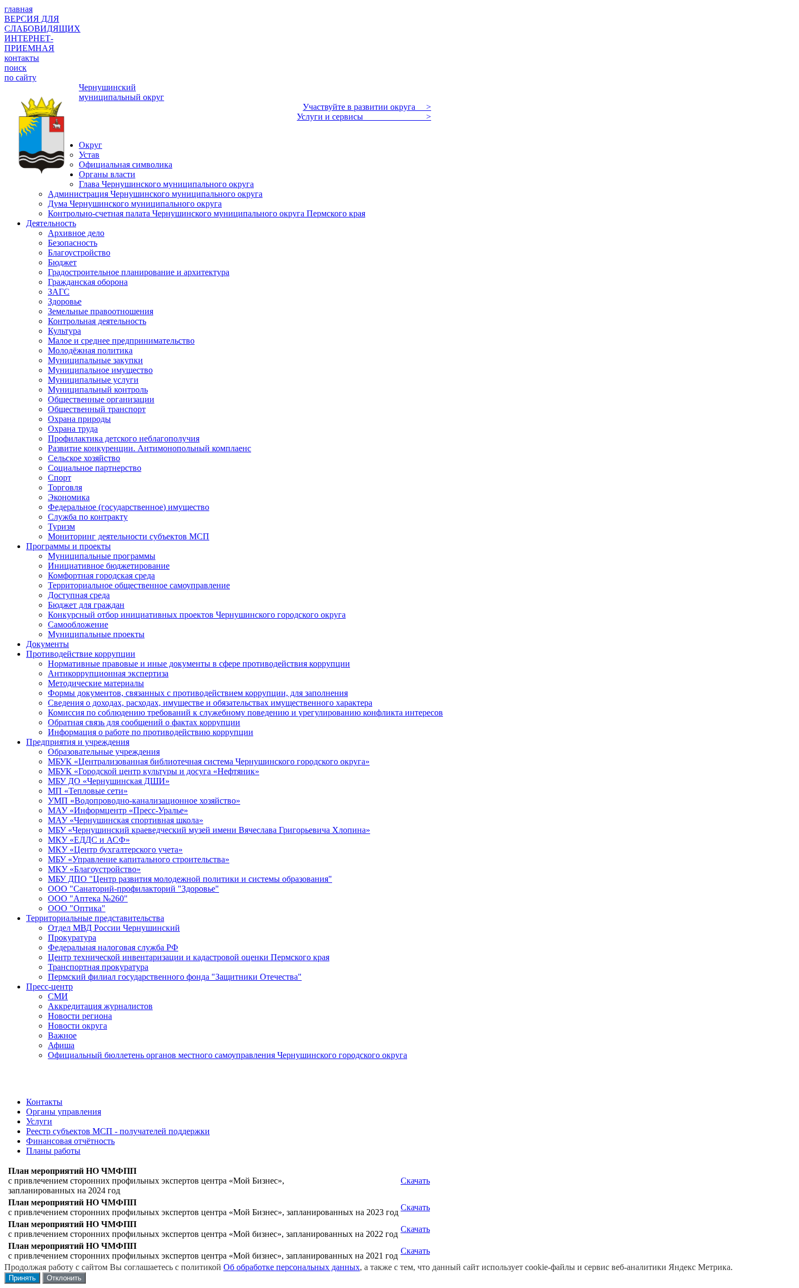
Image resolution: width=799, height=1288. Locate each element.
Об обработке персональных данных (291, 1267)
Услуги (39, 1121)
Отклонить (64, 1278)
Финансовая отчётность (70, 1141)
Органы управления (63, 1111)
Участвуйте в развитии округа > (367, 106)
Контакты (44, 1101)
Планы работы (53, 1150)
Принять (22, 1278)
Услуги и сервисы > (364, 116)
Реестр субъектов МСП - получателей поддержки (118, 1131)
